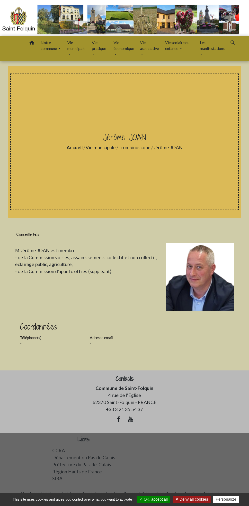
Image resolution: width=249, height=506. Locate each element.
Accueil (75, 147)
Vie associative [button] (149, 45)
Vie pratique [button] (99, 45)
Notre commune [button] (49, 45)
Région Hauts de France (77, 471)
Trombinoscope (135, 147)
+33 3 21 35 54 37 (124, 409)
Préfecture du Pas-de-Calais (81, 464)
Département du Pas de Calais (83, 457)
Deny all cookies (193, 499)
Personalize (226, 499)
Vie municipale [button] (76, 45)
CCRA (58, 450)
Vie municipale (101, 147)
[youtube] (130, 419)
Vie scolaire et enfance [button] (177, 45)
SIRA (57, 478)
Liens (84, 439)
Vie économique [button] (124, 45)
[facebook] (118, 419)
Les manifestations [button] (212, 45)
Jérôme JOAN (168, 147)
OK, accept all (155, 499)
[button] (32, 43)
